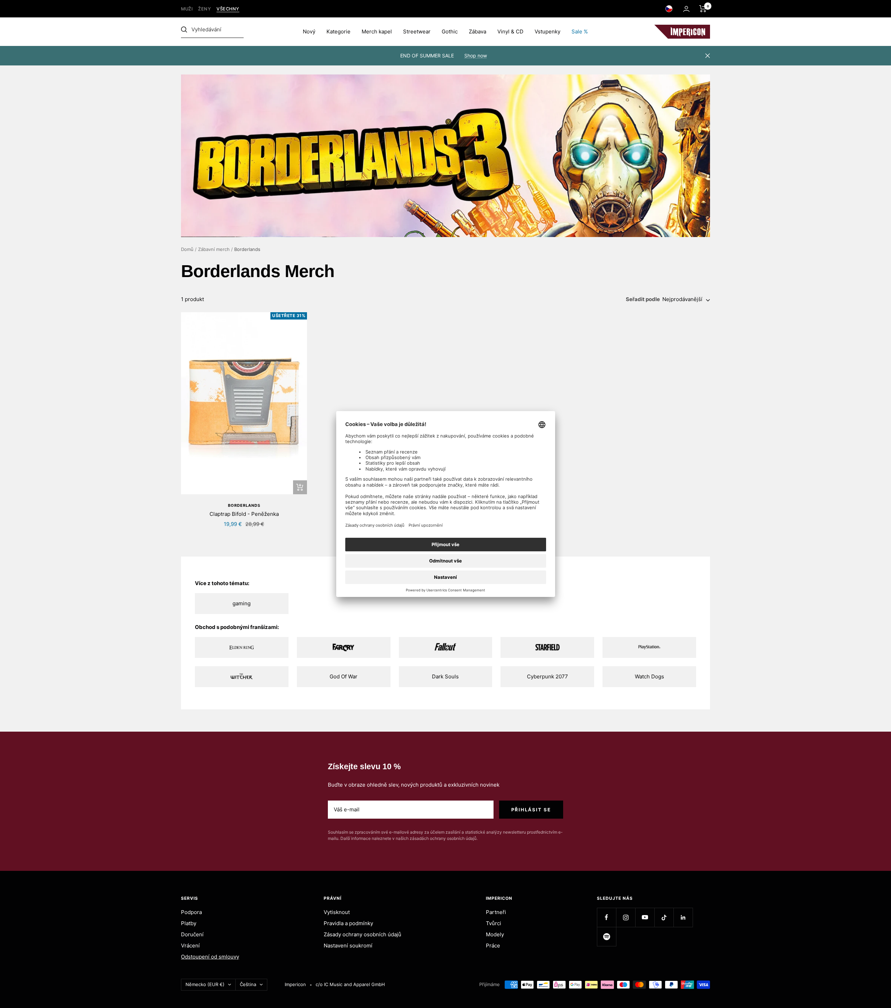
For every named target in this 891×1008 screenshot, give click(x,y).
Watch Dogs (649, 676)
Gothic (450, 31)
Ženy (204, 8)
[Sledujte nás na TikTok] (663, 917)
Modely (495, 934)
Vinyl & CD (510, 31)
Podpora (191, 912)
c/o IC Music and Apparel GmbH (350, 984)
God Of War (343, 676)
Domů (187, 249)
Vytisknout (337, 912)
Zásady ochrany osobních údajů (362, 934)
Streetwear (417, 31)
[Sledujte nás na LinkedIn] (683, 917)
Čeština (248, 984)
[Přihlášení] (686, 9)
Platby (188, 923)
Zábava (477, 31)
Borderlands (244, 505)
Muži (186, 8)
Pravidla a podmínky (348, 923)
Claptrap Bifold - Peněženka (244, 514)
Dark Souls (445, 676)
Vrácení (190, 945)
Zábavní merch (214, 249)
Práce (493, 945)
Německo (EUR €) (205, 984)
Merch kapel (377, 31)
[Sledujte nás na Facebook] (606, 917)
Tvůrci (493, 923)
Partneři (496, 912)
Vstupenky (547, 31)
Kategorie (338, 31)
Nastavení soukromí (348, 945)
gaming (241, 603)
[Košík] (703, 8)
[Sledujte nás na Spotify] (606, 936)
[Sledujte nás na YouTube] (644, 917)
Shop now (475, 55)
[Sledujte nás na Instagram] (625, 917)
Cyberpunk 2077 (547, 676)
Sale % (579, 31)
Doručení (192, 934)
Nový (309, 31)
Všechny (227, 8)
